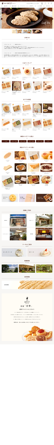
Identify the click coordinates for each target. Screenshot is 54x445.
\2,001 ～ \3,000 (22, 141)
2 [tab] (22, 29)
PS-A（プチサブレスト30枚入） (47, 91)
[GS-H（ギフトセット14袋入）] (37, 86)
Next (52, 19)
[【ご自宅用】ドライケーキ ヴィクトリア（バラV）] (27, 71)
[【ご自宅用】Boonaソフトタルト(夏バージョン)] (6, 108)
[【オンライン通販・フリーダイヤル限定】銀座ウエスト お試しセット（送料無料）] (16, 86)
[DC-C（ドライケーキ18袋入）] (6, 71)
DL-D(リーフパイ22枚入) (15, 77)
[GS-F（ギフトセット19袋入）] (47, 71)
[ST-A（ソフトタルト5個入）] (6, 123)
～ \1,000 (5, 141)
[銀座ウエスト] (9, 3)
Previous (2, 19)
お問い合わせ (48, 5)
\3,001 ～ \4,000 (31, 141)
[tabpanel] (27, 18)
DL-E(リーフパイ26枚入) (25, 113)
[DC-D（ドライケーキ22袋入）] (27, 86)
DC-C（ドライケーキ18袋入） (6, 77)
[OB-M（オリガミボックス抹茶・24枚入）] (16, 123)
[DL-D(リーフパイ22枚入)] (16, 71)
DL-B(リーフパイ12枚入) (36, 77)
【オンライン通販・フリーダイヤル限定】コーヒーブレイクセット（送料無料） (37, 114)
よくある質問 (40, 5)
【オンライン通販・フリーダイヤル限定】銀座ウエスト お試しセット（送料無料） (16, 92)
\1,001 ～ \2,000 (14, 141)
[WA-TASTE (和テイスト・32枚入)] (47, 108)
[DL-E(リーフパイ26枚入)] (27, 108)
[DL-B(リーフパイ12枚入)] (37, 71)
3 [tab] (32, 29)
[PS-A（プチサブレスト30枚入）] (47, 86)
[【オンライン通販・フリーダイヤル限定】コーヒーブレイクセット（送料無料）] (37, 108)
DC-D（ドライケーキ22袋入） (26, 91)
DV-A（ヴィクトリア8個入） (5, 91)
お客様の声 (31, 5)
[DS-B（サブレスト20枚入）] (27, 123)
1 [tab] (12, 29)
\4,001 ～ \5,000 (39, 141)
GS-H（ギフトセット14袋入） (37, 91)
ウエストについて (23, 5)
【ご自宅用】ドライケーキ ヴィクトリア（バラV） (26, 77)
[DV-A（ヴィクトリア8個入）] (6, 86)
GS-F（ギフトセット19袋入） (47, 77)
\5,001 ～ (48, 141)
